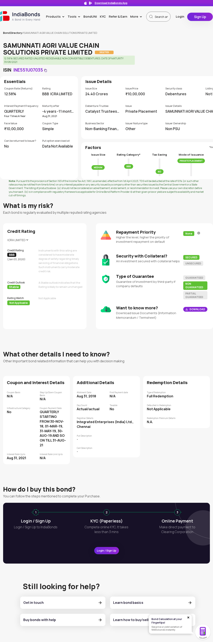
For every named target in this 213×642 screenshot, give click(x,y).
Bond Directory (12, 33)
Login (180, 16)
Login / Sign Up (106, 550)
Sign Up (200, 17)
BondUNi (90, 16)
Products (56, 16)
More (137, 16)
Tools (75, 16)
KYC (103, 16)
